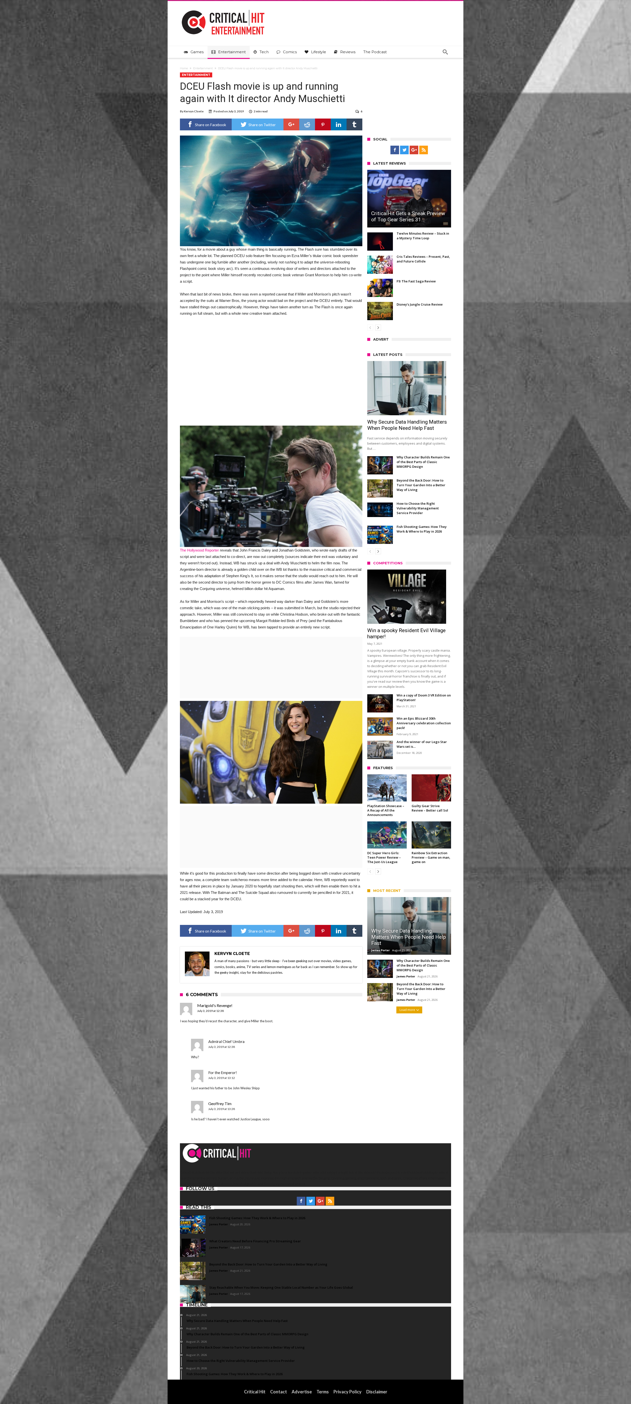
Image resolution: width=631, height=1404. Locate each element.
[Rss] (423, 150)
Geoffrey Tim (219, 1103)
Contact (278, 1391)
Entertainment (203, 68)
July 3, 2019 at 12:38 (210, 1011)
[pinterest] (323, 124)
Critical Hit (254, 1391)
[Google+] (414, 150)
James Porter (380, 950)
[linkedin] (339, 124)
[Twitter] (404, 150)
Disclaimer (376, 1391)
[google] (291, 124)
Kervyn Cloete (194, 111)
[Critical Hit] (223, 8)
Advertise (302, 1391)
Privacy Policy (347, 1391)
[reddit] (307, 124)
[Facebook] (394, 150)
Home (184, 68)
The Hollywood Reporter (199, 550)
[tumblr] (354, 124)
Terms (322, 1391)
